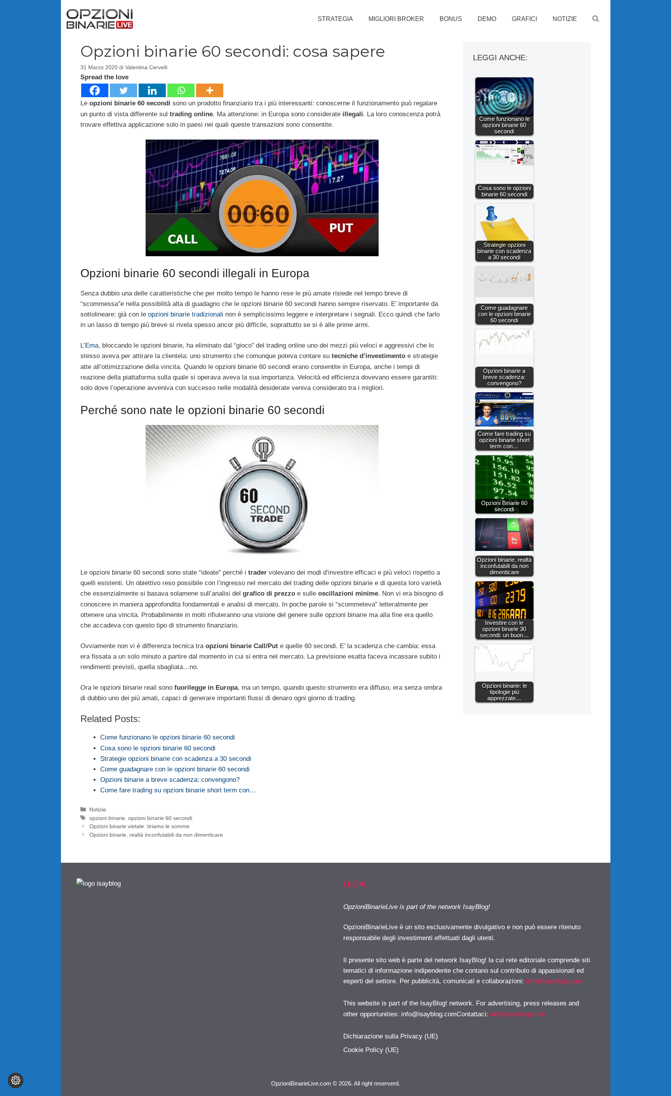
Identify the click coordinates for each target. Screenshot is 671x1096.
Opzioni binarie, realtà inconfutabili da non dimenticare (156, 835)
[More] (209, 90)
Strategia (335, 19)
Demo (487, 19)
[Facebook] (94, 90)
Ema (91, 345)
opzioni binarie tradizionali (185, 314)
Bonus (451, 19)
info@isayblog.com (553, 981)
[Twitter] (123, 90)
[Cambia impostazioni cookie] (15, 1080)
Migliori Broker (396, 19)
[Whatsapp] (181, 90)
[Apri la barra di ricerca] (596, 19)
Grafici (524, 19)
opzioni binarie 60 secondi (160, 818)
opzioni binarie (107, 818)
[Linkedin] (152, 90)
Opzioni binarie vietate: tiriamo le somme (139, 826)
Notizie (565, 19)
